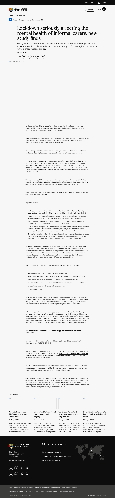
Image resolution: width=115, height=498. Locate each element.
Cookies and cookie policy (68, 491)
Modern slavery (21, 487)
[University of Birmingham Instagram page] (11, 468)
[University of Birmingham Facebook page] (27, 468)
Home (11, 15)
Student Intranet (55, 487)
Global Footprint (52, 444)
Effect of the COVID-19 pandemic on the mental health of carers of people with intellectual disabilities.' (57, 354)
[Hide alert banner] (104, 20)
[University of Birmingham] (18, 9)
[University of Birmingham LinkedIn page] (16, 468)
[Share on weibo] (43, 57)
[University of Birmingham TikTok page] (11, 474)
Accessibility (29, 487)
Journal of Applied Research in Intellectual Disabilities (53, 332)
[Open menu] (104, 9)
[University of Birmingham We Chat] (22, 474)
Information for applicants (27, 491)
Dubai (104, 2)
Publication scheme (14, 491)
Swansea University (33, 378)
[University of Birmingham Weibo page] (16, 474)
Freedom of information (41, 491)
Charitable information (54, 491)
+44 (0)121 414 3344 (19, 460)
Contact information (25, 495)
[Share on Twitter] (29, 57)
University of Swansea (45, 170)
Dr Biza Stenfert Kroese (34, 161)
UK (99, 2)
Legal (15, 487)
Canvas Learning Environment (69, 487)
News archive (20, 15)
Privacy (11, 487)
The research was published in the (38, 331)
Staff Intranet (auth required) (42, 487)
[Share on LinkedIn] (33, 57)
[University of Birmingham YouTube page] (27, 474)
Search (90, 9)
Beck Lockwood (56, 341)
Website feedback (14, 495)
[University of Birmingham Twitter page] (22, 468)
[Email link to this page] (38, 57)
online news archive (37, 20)
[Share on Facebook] (24, 57)
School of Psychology (73, 161)
